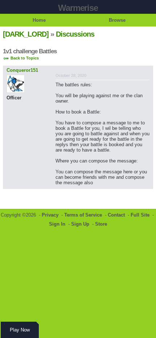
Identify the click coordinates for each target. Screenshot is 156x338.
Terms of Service (83, 215)
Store (101, 224)
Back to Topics (25, 58)
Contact (116, 215)
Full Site (140, 215)
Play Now (20, 330)
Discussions (75, 34)
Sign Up (80, 224)
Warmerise (78, 8)
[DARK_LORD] (26, 34)
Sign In (57, 224)
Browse (117, 20)
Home (39, 20)
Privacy (50, 215)
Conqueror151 (22, 70)
